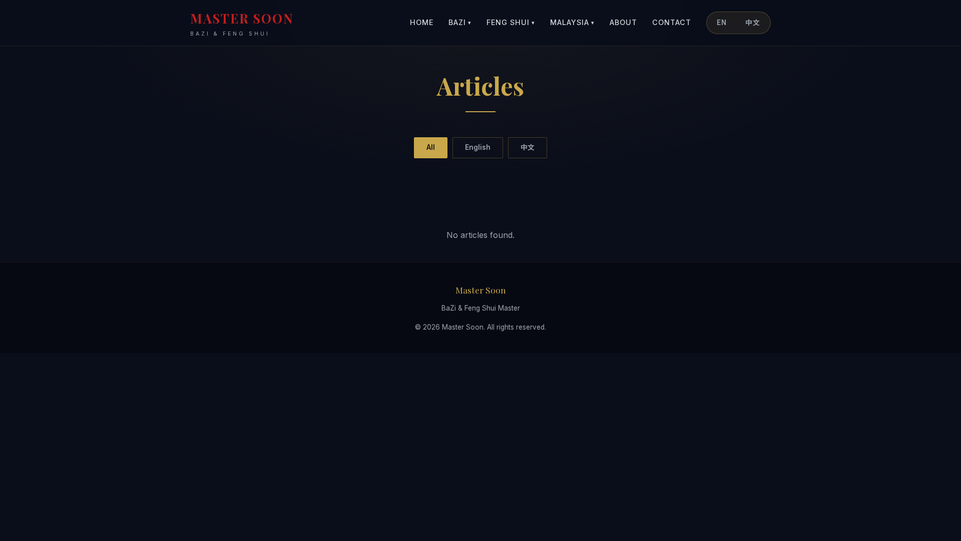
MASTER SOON (242, 23)
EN (722, 23)
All (430, 147)
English (478, 147)
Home (421, 22)
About (623, 22)
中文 (752, 23)
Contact (671, 22)
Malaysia (572, 22)
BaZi (459, 22)
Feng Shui (511, 22)
